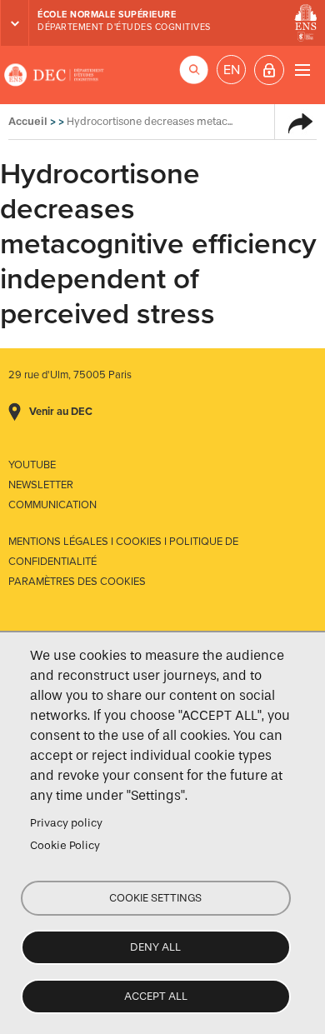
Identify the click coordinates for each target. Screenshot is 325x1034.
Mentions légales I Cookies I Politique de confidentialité (123, 551)
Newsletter (40, 485)
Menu (302, 69)
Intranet (269, 70)
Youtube (32, 465)
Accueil (28, 121)
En (231, 70)
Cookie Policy (65, 845)
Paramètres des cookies (77, 581)
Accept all (156, 996)
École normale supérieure (107, 14)
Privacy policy (66, 823)
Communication (52, 505)
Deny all (155, 947)
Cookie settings (155, 898)
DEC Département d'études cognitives (54, 75)
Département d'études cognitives (124, 27)
